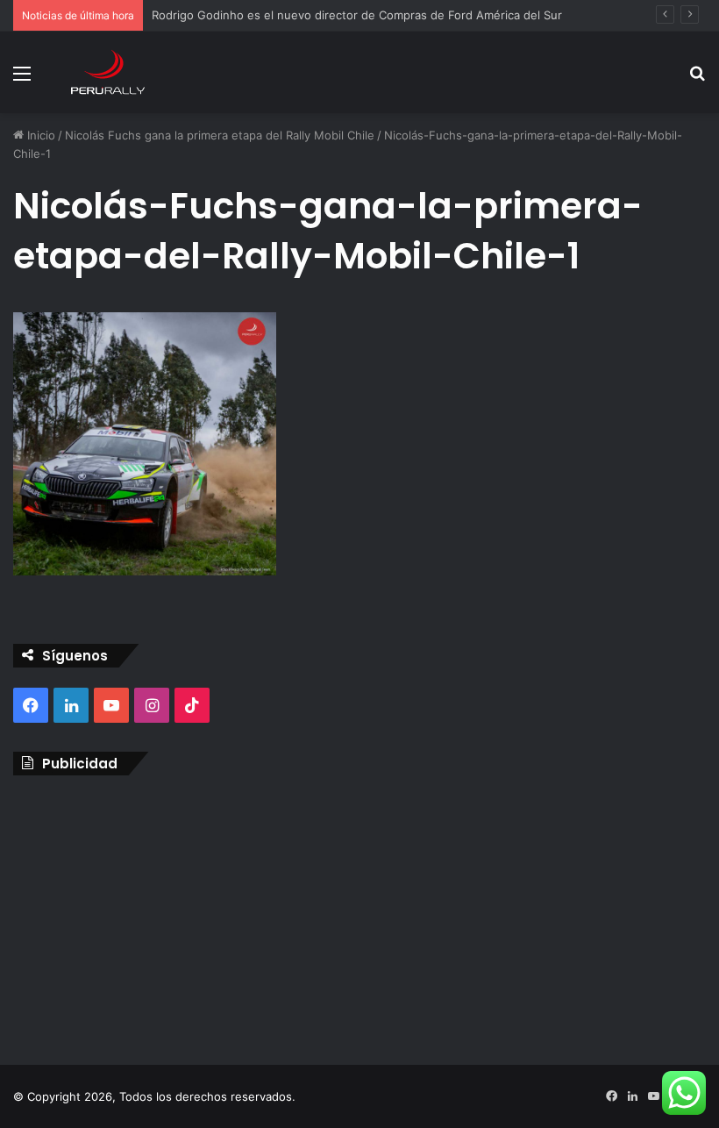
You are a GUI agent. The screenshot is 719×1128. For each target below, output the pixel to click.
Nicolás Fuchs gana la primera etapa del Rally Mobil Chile (219, 135)
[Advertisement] (359, 916)
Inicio (39, 135)
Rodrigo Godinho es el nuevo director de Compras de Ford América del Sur (357, 15)
